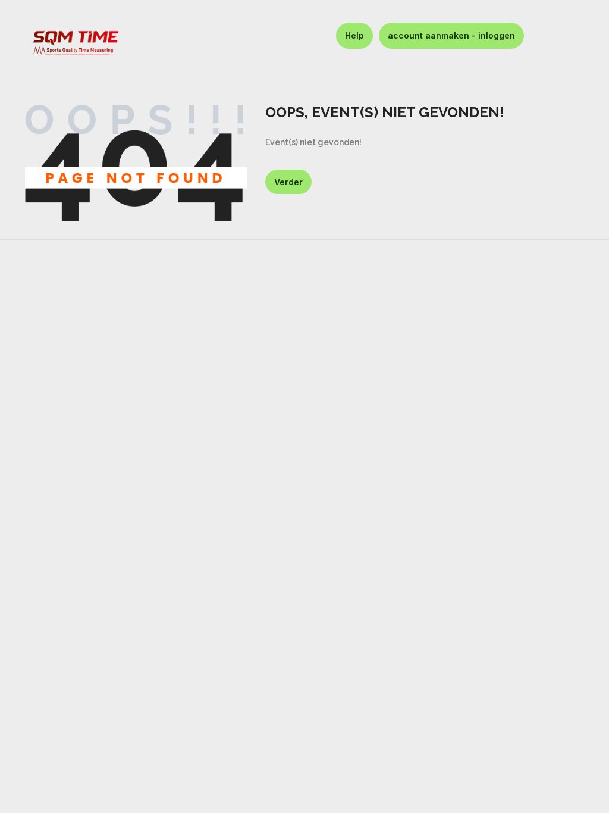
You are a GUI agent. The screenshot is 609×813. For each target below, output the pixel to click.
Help (354, 35)
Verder (288, 182)
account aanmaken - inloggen (451, 35)
